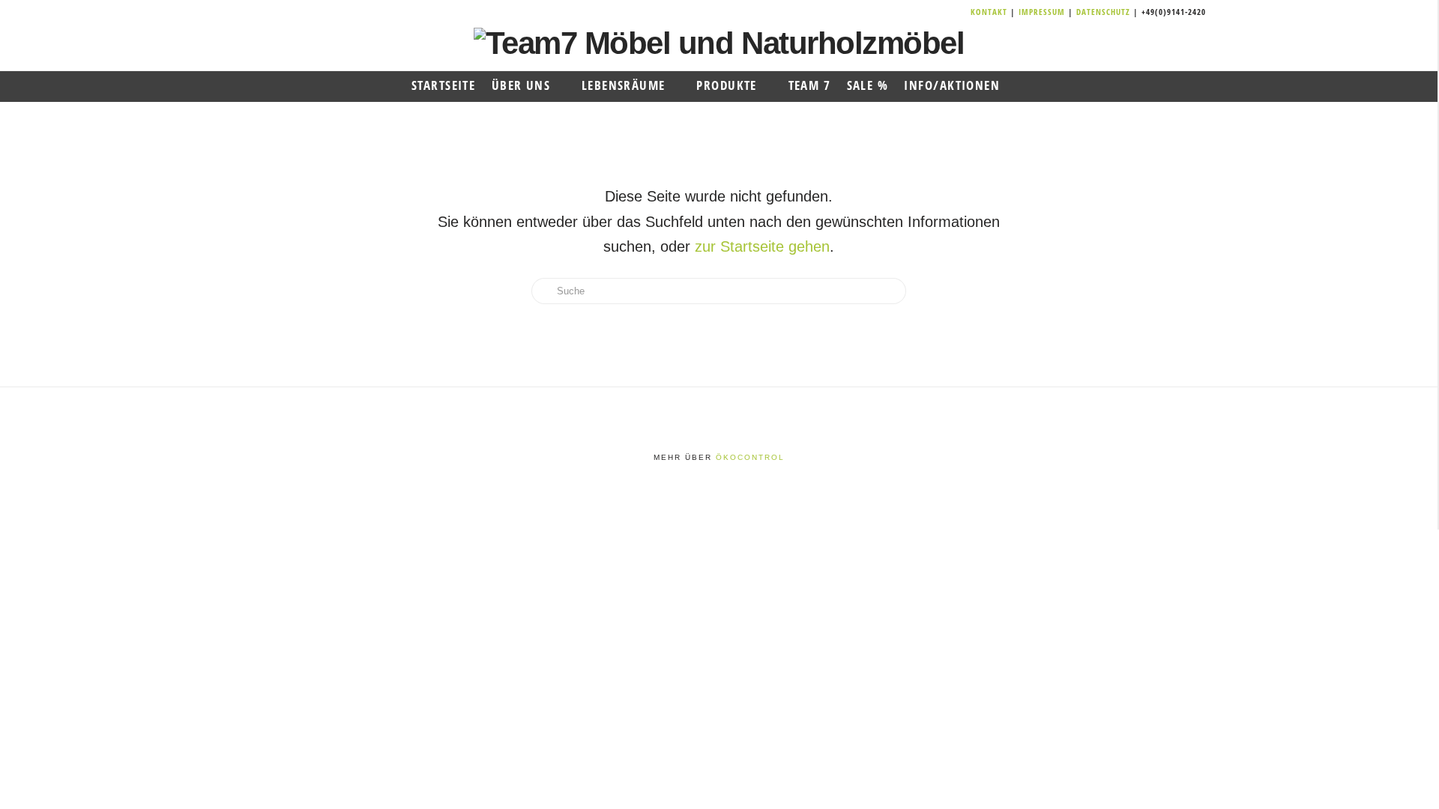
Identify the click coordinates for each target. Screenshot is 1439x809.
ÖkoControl (750, 457)
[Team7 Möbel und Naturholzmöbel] (719, 42)
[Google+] (944, 12)
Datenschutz (1103, 11)
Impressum (1043, 11)
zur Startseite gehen (762, 246)
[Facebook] (926, 12)
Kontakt (990, 11)
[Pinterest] (962, 12)
